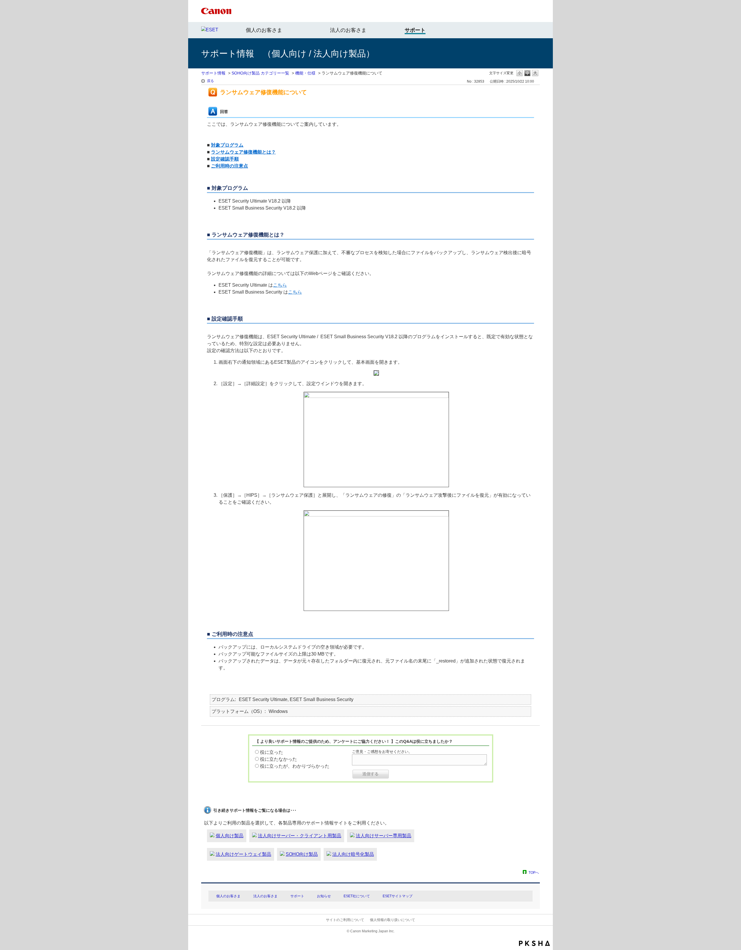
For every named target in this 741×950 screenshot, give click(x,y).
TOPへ (534, 872)
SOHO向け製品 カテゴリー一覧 (260, 73)
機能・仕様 (305, 73)
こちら (280, 285)
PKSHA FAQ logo (534, 943)
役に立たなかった (278, 759)
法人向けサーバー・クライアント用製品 (299, 835)
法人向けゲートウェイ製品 (243, 854)
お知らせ (324, 896)
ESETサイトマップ (397, 896)
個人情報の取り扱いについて (392, 920)
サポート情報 (213, 73)
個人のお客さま (264, 30)
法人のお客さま (348, 30)
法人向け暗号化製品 (353, 854)
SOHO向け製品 (302, 854)
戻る (210, 81)
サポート (297, 896)
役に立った (271, 752)
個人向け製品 (229, 835)
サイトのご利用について (345, 920)
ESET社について (357, 896)
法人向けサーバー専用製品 (383, 835)
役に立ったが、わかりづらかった (294, 766)
